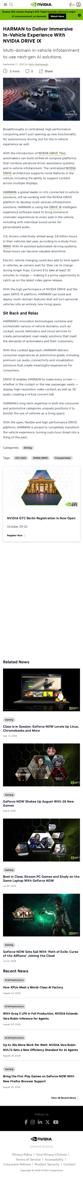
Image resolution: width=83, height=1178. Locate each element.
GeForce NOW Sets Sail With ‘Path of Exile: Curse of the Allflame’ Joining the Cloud (40, 954)
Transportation (63, 458)
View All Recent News (63, 1097)
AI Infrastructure (14, 980)
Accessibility (54, 1159)
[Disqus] (41, 598)
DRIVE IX (55, 207)
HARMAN (9, 192)
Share (49, 71)
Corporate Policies (17, 1164)
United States (41, 1146)
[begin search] (11, 4)
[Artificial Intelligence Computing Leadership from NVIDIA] (41, 5)
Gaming (9, 1069)
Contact (69, 1164)
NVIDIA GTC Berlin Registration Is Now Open (41, 518)
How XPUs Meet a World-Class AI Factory (33, 987)
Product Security (47, 1164)
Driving (28, 448)
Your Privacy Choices (51, 1154)
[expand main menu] (5, 4)
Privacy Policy (22, 1154)
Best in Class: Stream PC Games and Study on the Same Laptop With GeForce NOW (41, 879)
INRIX (7, 246)
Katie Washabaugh (38, 64)
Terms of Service (28, 1159)
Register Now (15, 535)
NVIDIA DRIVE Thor (52, 153)
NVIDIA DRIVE (40, 458)
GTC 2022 (20, 458)
